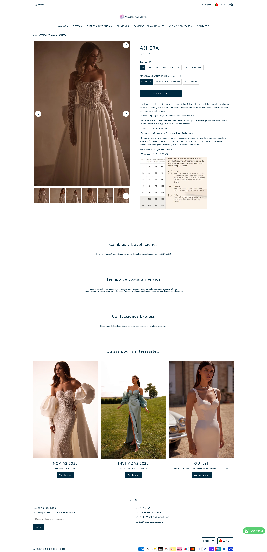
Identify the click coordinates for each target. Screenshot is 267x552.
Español (208, 5)
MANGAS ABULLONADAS (168, 81)
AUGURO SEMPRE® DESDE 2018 (49, 549)
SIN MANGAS (191, 81)
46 (186, 67)
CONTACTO (203, 26)
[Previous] (38, 114)
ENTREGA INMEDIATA (99, 26)
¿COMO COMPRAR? (180, 26)
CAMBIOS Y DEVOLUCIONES (149, 26)
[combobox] (82, 5)
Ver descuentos (202, 475)
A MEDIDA (197, 67)
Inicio (34, 35)
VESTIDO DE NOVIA (48, 35)
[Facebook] (130, 500)
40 (164, 67)
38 (157, 67)
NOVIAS (62, 26)
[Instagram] (136, 500)
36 (150, 67)
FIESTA (77, 26)
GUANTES (146, 81)
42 (171, 67)
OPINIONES (123, 26)
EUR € (221, 5)
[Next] (126, 114)
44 (179, 67)
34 (142, 67)
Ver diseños (65, 475)
